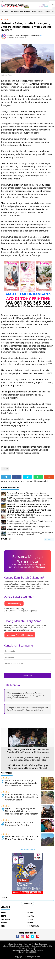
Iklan (25, 944)
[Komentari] (49, 477)
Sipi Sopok (15, 12)
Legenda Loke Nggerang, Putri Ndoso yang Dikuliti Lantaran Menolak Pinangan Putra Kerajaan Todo (21, 812)
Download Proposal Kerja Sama (20, 635)
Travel (30, 919)
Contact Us (18, 944)
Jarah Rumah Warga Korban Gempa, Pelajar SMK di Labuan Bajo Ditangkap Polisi (28, 758)
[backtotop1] (53, 957)
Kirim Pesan (27, 676)
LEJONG (40, 12)
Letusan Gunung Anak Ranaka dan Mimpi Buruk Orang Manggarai (21, 838)
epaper (30, 923)
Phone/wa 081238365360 (27, 952)
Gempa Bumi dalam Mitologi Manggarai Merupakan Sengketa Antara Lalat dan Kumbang (21, 783)
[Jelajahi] (52, 3)
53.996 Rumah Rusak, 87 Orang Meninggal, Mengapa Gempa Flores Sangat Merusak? (28, 766)
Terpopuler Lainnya (27, 849)
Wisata (47, 12)
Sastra (31, 916)
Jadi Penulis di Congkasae (38, 944)
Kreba (7, 12)
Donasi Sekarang (14, 604)
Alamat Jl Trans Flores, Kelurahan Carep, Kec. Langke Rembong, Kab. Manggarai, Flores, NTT (27, 947)
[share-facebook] (16, 477)
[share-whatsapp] (38, 477)
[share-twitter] (27, 477)
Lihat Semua (27, 904)
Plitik (34, 12)
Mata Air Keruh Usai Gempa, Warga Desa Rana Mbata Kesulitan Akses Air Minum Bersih (22, 797)
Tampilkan (48, 539)
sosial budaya (25, 12)
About (10, 944)
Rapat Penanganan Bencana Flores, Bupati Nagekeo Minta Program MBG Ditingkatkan (28, 750)
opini (3, 926)
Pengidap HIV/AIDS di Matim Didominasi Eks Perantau (19, 824)
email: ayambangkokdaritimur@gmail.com (27, 950)
